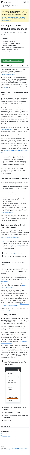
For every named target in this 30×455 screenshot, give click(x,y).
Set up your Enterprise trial (17, 253)
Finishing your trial (8, 315)
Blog (10, 449)
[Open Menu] (28, 2)
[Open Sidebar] (2, 6)
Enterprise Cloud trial (8, 6)
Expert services (4, 449)
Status (21, 448)
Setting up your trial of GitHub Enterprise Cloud (13, 226)
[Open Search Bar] (24, 2)
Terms (12, 448)
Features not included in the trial (14, 178)
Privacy (17, 448)
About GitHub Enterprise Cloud (13, 66)
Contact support (6, 436)
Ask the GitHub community (9, 434)
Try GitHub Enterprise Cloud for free (12, 60)
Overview (18, 5)
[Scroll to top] (27, 451)
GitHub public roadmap (11, 310)
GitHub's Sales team (11, 118)
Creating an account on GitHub (10, 237)
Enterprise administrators (9, 5)
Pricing (5, 87)
